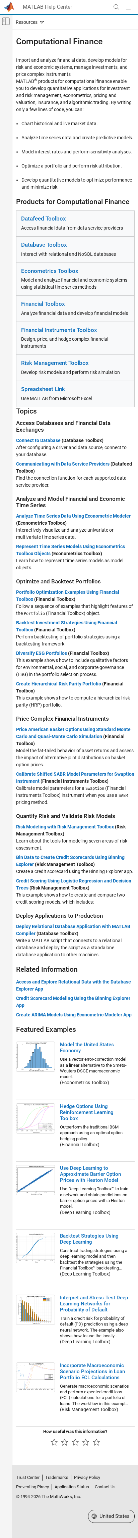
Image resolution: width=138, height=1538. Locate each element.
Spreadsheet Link (43, 389)
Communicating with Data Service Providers (63, 464)
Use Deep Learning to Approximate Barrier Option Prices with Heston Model (90, 1174)
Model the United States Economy (87, 1048)
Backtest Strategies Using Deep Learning (89, 1239)
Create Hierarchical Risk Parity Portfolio (58, 683)
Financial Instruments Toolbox (59, 330)
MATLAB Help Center (47, 7)
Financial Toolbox (43, 304)
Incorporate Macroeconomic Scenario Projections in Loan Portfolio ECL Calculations (92, 1371)
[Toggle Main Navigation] (128, 7)
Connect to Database (38, 440)
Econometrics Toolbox (49, 271)
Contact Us (105, 1486)
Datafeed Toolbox (43, 218)
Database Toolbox (44, 245)
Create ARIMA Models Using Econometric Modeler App (74, 1014)
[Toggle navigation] (28, 22)
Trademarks (56, 1477)
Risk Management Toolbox (55, 363)
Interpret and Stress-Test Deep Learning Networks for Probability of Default (94, 1304)
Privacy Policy (87, 1477)
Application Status (72, 1486)
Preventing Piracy (32, 1486)
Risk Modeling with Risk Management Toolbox (65, 826)
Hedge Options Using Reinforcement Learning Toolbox (87, 1112)
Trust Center (28, 1477)
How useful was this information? (75, 1431)
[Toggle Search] (116, 7)
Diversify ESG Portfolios (41, 653)
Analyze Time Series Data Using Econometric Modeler (73, 516)
